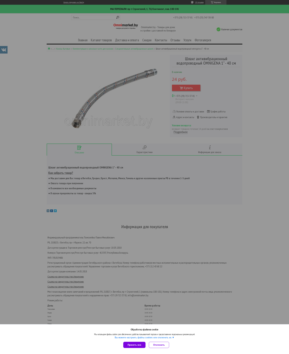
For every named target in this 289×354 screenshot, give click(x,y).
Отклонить (159, 345)
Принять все (134, 345)
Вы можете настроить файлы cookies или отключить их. (143, 337)
